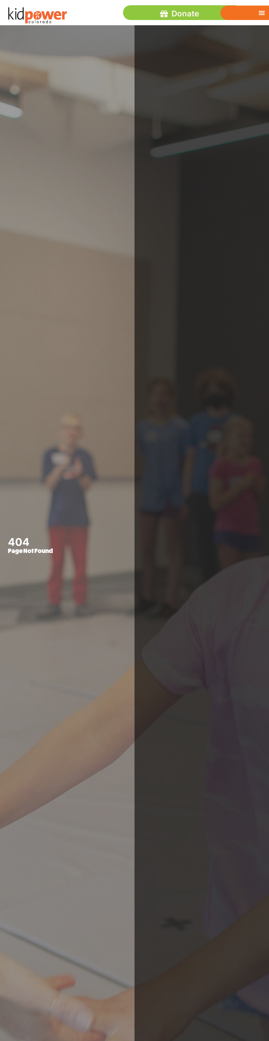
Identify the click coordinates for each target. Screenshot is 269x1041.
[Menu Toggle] (262, 13)
